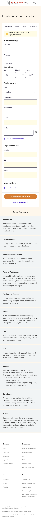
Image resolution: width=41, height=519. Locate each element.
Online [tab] (24, 26)
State (6, 170)
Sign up (28, 3)
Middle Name (8, 108)
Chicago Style (26, 463)
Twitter (5, 483)
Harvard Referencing (28, 467)
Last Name (7, 118)
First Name (8, 97)
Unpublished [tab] (8, 26)
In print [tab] (17, 26)
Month (17, 70)
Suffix (6, 128)
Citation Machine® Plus (29, 448)
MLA (23, 460)
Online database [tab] (34, 26)
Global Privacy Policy (28, 483)
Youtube (5, 487)
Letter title (7, 45)
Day (5, 70)
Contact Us (6, 456)
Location (7, 150)
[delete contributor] (36, 132)
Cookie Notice (26, 487)
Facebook (6, 479)
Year (28, 70)
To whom (7, 55)
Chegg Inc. (6, 452)
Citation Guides (27, 452)
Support (5, 460)
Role (5, 87)
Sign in (35, 3)
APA (23, 456)
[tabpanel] (20, 111)
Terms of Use (26, 479)
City (5, 160)
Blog (4, 448)
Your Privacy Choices (28, 491)
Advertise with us (8, 463)
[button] (20, 75)
